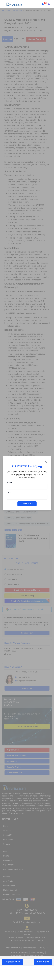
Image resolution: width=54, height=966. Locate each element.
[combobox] (49, 4)
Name (9, 482)
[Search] (49, 4)
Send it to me (27, 504)
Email (9, 493)
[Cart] (43, 3)
